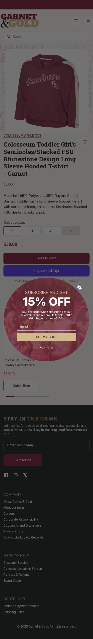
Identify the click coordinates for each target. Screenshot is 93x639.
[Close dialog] (80, 287)
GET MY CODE (46, 337)
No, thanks (46, 348)
